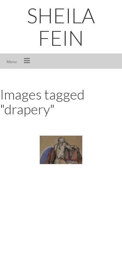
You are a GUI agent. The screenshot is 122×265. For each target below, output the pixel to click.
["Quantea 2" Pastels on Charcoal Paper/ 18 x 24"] (61, 150)
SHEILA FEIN (61, 26)
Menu (12, 61)
